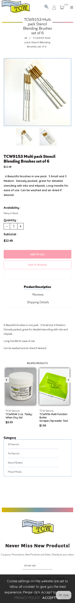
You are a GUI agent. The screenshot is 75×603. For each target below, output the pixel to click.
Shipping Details (38, 302)
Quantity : (10, 220)
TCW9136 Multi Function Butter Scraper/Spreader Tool (54, 417)
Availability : (12, 207)
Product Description (37, 286)
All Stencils (13, 444)
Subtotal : (10, 234)
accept (51, 598)
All (25, 38)
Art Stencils (13, 453)
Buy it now (37, 275)
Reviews (38, 294)
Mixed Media (15, 471)
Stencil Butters (15, 462)
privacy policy (27, 598)
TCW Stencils (13, 410)
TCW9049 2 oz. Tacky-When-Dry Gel (19, 416)
